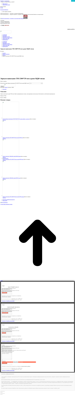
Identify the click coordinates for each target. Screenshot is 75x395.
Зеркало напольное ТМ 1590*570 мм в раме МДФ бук (13, 137)
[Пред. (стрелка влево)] (0, 392)
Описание (4, 89)
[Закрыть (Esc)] (0, 391)
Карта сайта (5, 200)
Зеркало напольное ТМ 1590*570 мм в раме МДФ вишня (13, 196)
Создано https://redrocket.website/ (6, 204)
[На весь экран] (3, 391)
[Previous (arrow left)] (0, 394)
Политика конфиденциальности (9, 199)
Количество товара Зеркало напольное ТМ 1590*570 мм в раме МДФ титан (14, 83)
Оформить (6, 9)
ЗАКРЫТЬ (73, 0)
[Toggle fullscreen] (3, 393)
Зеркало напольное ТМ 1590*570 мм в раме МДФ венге (13, 159)
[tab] (39, 89)
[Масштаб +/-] (4, 391)
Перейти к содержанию (4, 0)
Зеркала (6, 87)
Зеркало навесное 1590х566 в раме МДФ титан (11, 178)
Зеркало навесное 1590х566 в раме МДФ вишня (12, 156)
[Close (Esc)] (0, 393)
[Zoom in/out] (4, 393)
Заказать (2, 86)
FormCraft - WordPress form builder (8, 321)
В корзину (2, 9)
